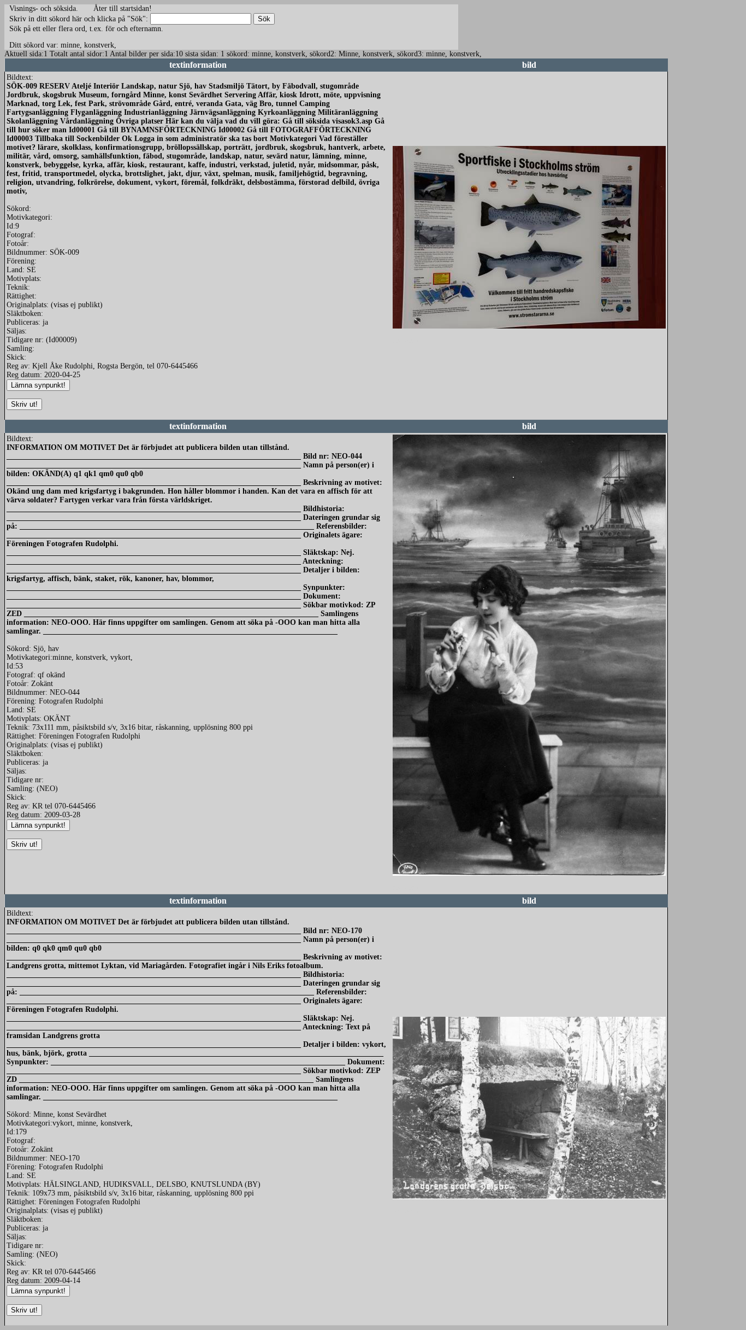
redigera (405, 340)
